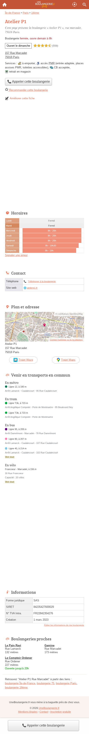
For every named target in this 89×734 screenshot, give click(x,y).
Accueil (4, 4)
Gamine (49, 645)
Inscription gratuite (60, 711)
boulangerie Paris (66, 683)
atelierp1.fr (32, 288)
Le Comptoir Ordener (18, 657)
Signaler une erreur (16, 255)
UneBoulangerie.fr (49, 708)
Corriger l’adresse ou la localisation (66, 340)
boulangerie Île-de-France (20, 683)
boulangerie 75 (45, 683)
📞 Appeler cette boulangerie (43, 725)
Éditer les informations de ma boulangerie (64, 625)
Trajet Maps (68, 359)
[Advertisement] (44, 156)
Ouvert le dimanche (18, 45)
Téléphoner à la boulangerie (42, 281)
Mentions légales (27, 711)
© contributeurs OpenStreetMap (69, 314)
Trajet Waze (26, 359)
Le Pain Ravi (13, 645)
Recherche (84, 4)
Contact (44, 711)
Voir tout (9, 456)
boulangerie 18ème (16, 687)
